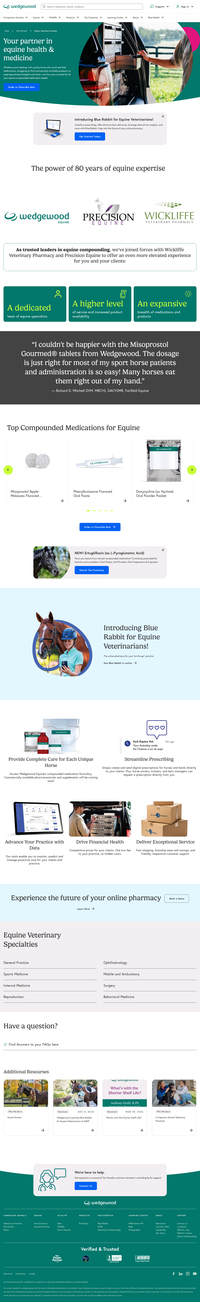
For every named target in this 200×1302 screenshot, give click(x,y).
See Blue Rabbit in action (118, 663)
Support (159, 6)
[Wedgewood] (20, 6)
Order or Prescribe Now (21, 87)
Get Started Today (90, 136)
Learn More (83, 908)
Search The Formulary (91, 570)
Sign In (185, 6)
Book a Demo (176, 898)
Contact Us (85, 1185)
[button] (88, 510)
